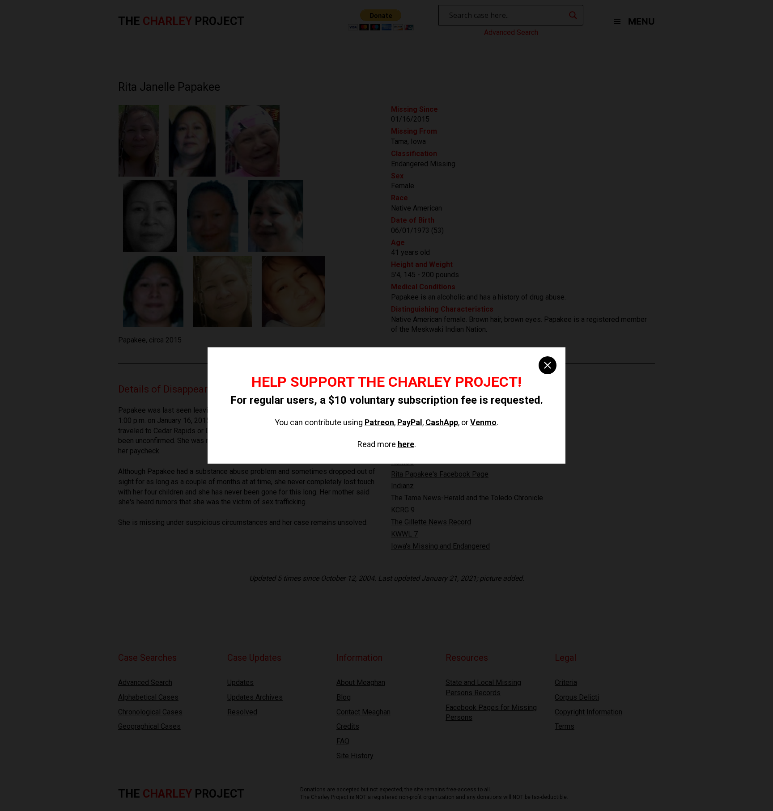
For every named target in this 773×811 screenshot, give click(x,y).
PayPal (409, 422)
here (406, 444)
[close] (547, 365)
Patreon (379, 422)
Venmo (483, 422)
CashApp (441, 422)
